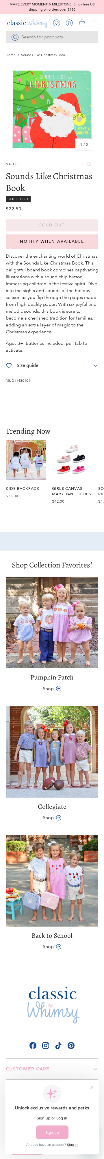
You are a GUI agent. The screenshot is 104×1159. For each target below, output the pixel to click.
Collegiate (52, 806)
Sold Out (52, 225)
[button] (82, 23)
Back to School (52, 935)
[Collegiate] (52, 752)
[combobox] (52, 37)
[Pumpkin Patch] (52, 622)
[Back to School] (52, 881)
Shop (48, 688)
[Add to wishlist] (89, 164)
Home (11, 55)
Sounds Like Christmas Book (43, 55)
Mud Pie (13, 164)
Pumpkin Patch (52, 677)
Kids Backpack (23, 488)
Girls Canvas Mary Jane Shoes (71, 491)
